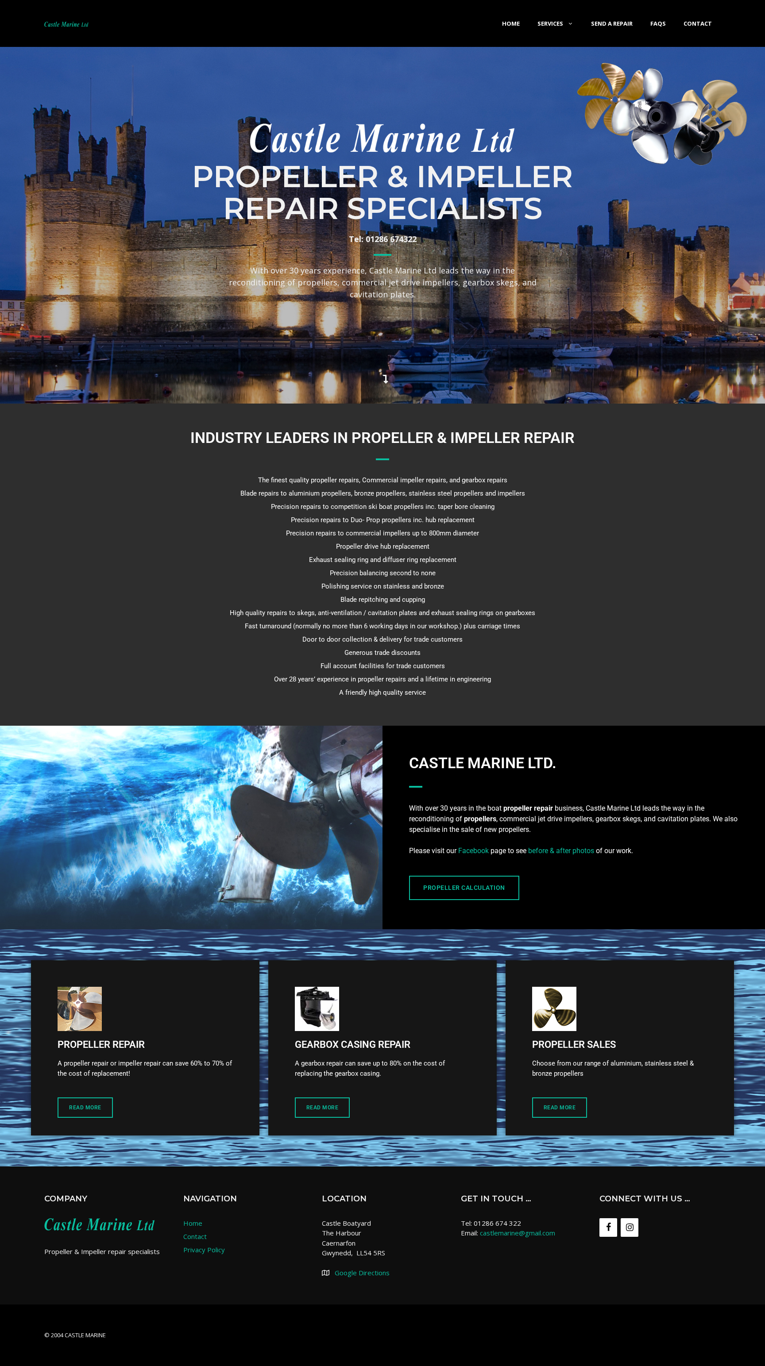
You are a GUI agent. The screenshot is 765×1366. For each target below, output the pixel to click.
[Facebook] (608, 1227)
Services (550, 23)
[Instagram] (629, 1227)
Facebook (473, 851)
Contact (698, 23)
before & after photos (561, 851)
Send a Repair (612, 23)
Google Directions (362, 1272)
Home (511, 23)
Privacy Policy (204, 1249)
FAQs (658, 23)
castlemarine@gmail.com (517, 1232)
